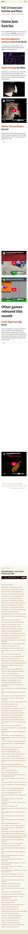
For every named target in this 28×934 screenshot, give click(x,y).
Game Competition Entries (18, 14)
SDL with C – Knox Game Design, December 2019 (11, 790)
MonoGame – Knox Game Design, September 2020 (12, 764)
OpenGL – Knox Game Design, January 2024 (10, 658)
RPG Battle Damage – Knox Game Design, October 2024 (13, 635)
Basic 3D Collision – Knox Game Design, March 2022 (12, 715)
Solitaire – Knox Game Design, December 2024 (11, 631)
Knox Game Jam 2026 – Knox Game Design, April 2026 (12, 594)
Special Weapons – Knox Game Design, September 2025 (13, 609)
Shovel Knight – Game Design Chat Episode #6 (11, 915)
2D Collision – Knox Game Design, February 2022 (11, 717)
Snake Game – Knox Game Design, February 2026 (11, 598)
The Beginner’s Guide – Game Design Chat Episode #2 (12, 924)
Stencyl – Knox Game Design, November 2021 (11, 725)
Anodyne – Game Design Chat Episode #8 (10, 909)
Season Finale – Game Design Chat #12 (9, 900)
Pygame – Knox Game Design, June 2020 (10, 772)
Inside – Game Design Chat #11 (8, 902)
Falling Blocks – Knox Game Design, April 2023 (11, 680)
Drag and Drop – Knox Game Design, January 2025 (12, 628)
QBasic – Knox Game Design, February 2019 (10, 823)
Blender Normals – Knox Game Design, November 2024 (13, 633)
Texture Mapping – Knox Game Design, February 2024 (12, 656)
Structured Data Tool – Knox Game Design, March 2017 (12, 894)
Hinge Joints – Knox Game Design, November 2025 (12, 605)
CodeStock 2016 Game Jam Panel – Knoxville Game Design (13, 911)
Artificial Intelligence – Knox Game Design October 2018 (13, 833)
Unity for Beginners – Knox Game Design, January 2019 (13, 825)
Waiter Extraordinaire (12, 126)
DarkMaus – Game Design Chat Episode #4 (10, 920)
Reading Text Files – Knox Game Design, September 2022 (13, 701)
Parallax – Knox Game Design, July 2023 (9, 673)
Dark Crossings (9, 67)
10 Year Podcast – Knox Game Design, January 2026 (12, 600)
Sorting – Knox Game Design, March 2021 (10, 749)
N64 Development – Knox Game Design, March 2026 (12, 596)
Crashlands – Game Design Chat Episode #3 (10, 922)
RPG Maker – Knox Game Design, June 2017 (10, 886)
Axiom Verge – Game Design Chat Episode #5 (11, 918)
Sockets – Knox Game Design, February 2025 (11, 626)
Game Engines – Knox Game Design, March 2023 (11, 682)
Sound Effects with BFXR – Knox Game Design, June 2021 (13, 741)
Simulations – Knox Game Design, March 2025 (11, 624)
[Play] (3, 577)
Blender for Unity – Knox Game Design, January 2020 (12, 788)
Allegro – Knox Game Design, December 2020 (11, 756)
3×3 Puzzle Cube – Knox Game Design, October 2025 (12, 607)
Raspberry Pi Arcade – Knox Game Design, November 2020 (13, 758)
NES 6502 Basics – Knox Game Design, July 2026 (11, 587)
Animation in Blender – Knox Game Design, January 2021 (13, 754)
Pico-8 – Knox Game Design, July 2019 (9, 806)
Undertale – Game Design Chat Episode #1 (10, 926)
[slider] (24, 577)
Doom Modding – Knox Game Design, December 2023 (12, 660)
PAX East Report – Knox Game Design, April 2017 (11, 892)
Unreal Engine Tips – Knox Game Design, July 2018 (12, 843)
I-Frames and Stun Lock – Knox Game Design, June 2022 (13, 708)
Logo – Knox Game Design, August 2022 (9, 704)
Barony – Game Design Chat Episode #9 (9, 906)
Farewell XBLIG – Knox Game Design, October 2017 (12, 874)
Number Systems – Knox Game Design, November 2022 (13, 695)
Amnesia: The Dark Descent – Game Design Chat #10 (12, 904)
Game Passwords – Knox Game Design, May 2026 (11, 591)
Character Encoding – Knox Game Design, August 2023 (12, 671)
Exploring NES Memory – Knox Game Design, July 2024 (12, 643)
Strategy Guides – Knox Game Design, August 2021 (12, 735)
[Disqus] (14, 509)
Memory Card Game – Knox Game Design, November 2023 (13, 663)
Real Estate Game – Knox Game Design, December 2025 (13, 602)
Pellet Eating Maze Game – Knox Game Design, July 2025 (13, 614)
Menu (2, 1)
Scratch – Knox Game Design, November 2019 (11, 792)
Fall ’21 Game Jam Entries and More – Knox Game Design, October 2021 (14, 487)
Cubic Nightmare (10, 322)
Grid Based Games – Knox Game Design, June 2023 (12, 675)
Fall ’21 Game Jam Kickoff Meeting (12, 484)
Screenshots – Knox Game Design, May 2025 (10, 620)
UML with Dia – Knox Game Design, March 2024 (11, 654)
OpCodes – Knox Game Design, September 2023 (11, 669)
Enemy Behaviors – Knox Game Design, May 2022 (11, 710)
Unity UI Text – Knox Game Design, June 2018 (10, 845)
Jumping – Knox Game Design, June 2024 (10, 646)
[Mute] (20, 577)
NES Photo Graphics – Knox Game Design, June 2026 (12, 589)
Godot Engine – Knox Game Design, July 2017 (11, 883)
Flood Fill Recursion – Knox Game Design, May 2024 (12, 648)
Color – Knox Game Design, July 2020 (9, 770)
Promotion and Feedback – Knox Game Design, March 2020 (13, 782)
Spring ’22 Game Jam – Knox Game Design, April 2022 (12, 713)
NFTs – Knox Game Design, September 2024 (10, 637)
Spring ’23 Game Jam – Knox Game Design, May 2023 (12, 678)
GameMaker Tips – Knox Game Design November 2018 (12, 831)
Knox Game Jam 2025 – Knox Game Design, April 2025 (12, 622)
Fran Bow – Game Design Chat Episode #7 (10, 913)
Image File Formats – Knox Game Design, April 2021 (12, 747)
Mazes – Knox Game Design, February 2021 (10, 751)
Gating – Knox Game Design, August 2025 (10, 611)
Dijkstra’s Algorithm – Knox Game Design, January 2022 (13, 719)
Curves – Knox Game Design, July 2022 (9, 706)
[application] (14, 577)
